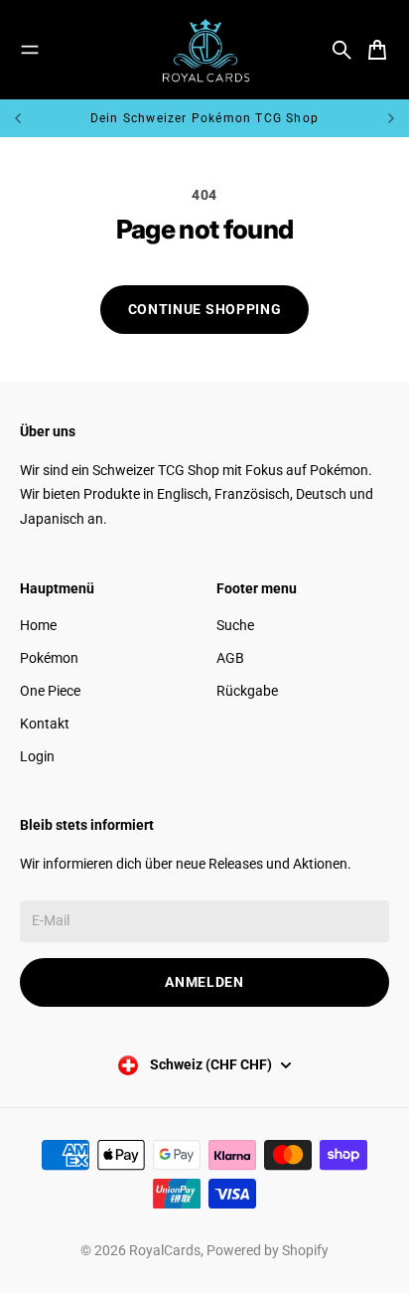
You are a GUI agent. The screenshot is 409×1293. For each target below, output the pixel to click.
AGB (230, 658)
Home (38, 625)
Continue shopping (205, 309)
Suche (235, 625)
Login (37, 756)
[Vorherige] (45, 118)
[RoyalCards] (204, 49)
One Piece (50, 691)
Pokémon (49, 658)
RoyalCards (165, 1250)
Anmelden (204, 982)
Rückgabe (247, 691)
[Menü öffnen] (30, 50)
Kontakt (44, 723)
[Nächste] (391, 118)
